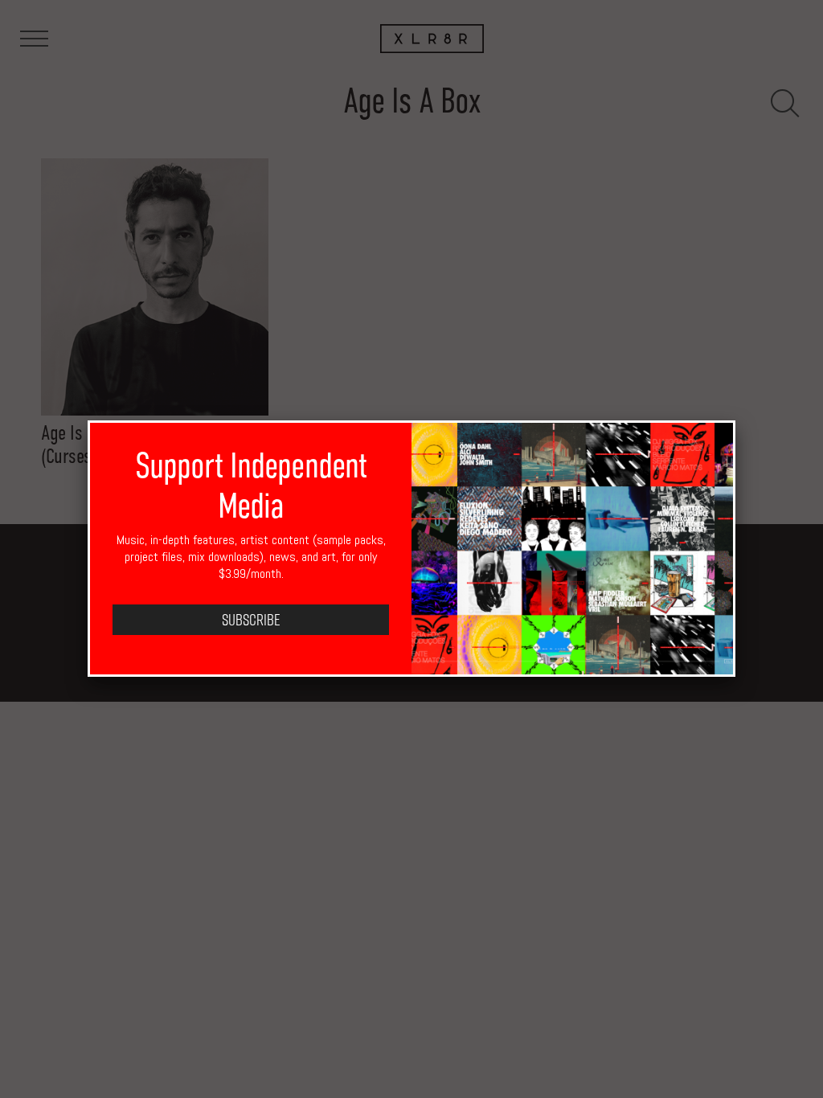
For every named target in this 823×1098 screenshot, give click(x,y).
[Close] (735, 420)
